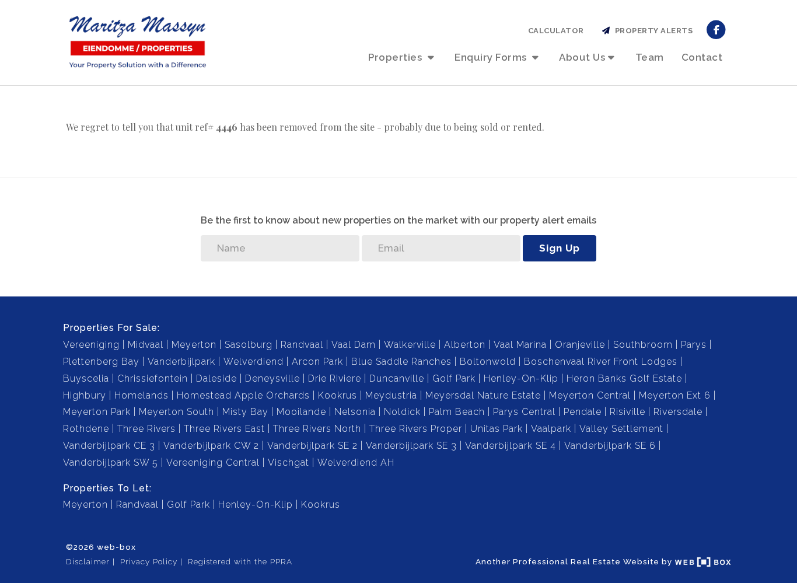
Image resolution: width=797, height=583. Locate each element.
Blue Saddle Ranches (401, 361)
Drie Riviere (334, 378)
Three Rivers (146, 428)
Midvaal (145, 344)
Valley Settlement (621, 428)
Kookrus (337, 395)
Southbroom (643, 344)
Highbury (84, 395)
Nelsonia (355, 411)
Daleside (216, 378)
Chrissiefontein (152, 378)
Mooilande (301, 411)
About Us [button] (582, 57)
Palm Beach (457, 411)
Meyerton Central (590, 395)
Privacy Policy (148, 561)
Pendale (583, 411)
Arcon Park (317, 361)
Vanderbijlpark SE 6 (610, 445)
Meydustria (391, 395)
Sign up (559, 248)
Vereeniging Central (213, 462)
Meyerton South (176, 411)
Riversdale (677, 411)
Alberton (464, 344)
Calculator (556, 30)
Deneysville (272, 378)
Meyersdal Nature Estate (483, 395)
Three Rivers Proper (415, 428)
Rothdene (86, 428)
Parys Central (524, 411)
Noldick (402, 411)
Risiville (627, 411)
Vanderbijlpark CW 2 (211, 445)
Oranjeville (580, 344)
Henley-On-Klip (521, 378)
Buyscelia (86, 378)
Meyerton (194, 344)
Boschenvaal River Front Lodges (600, 361)
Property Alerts (652, 30)
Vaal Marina (520, 344)
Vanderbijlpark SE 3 (411, 445)
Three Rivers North (317, 428)
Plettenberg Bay (101, 361)
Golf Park (454, 378)
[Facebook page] (716, 29)
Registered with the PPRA (240, 561)
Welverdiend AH (355, 462)
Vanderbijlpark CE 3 (109, 445)
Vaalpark (551, 428)
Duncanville (396, 378)
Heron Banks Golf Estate (624, 378)
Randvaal (302, 344)
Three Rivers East (224, 428)
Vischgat (288, 462)
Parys (694, 344)
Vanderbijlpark (181, 361)
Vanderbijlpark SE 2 (312, 445)
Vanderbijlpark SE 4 (510, 445)
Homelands (141, 395)
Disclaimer (88, 561)
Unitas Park (496, 428)
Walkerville (410, 344)
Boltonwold (488, 361)
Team (649, 57)
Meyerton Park (97, 411)
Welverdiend (253, 361)
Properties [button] (396, 57)
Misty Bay (245, 411)
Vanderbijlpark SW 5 (110, 462)
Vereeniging (91, 344)
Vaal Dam (353, 344)
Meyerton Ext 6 (675, 395)
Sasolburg (248, 344)
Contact (702, 57)
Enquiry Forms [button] (492, 57)
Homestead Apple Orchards (243, 395)
